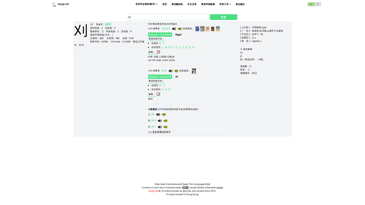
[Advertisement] (158, 158)
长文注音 (192, 4)
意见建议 (240, 4)
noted (219, 187)
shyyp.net (153, 190)
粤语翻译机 (177, 4)
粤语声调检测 (208, 4)
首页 (164, 4)
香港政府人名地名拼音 (160, 34)
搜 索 (223, 17)
